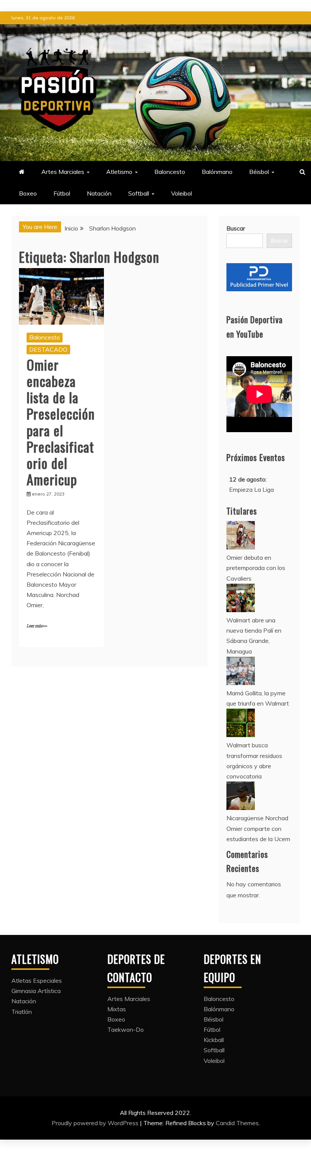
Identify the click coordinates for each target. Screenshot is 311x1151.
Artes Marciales (62, 171)
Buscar (235, 228)
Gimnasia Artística (36, 991)
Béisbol (259, 171)
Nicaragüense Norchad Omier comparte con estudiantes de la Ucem (258, 828)
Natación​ (99, 193)
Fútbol (61, 193)
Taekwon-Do (125, 1029)
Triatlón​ (21, 1011)
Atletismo (119, 171)
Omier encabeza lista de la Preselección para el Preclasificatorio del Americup (61, 421)
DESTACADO (48, 349)
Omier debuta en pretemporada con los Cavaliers (255, 568)
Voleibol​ (181, 193)
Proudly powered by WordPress (96, 1123)
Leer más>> (37, 626)
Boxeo (28, 193)
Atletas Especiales (36, 980)
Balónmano (217, 171)
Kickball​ (214, 1040)
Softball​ (138, 193)
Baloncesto (169, 171)
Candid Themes (237, 1123)
